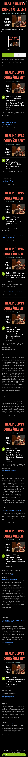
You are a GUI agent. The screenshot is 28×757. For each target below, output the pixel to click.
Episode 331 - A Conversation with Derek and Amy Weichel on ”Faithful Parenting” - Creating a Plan (15, 453)
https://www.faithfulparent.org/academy (11, 510)
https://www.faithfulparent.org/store (10, 473)
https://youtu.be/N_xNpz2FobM (9, 470)
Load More (14, 739)
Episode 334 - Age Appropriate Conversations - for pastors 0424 (14, 220)
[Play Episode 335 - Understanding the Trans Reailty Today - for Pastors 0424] (3, 160)
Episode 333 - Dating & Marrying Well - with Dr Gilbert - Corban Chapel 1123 (15, 276)
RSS (21, 55)
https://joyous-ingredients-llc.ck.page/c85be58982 (13, 399)
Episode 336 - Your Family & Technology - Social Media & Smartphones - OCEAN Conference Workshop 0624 (15, 101)
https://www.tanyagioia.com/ (8, 352)
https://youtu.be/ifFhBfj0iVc (15, 291)
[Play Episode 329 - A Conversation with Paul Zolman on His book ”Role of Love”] (3, 678)
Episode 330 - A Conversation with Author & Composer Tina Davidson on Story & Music (15, 559)
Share (8, 55)
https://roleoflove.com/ (7, 723)
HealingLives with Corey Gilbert (12, 29)
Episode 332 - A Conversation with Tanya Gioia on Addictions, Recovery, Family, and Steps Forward (14, 332)
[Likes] (2, 127)
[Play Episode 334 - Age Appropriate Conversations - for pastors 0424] (3, 218)
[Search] (23, 2)
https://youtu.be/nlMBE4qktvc (9, 574)
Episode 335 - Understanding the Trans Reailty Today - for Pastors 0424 (14, 163)
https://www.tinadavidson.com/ (9, 579)
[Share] (14, 127)
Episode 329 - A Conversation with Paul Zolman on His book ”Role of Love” (15, 680)
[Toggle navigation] (26, 2)
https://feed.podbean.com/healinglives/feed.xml (13, 32)
